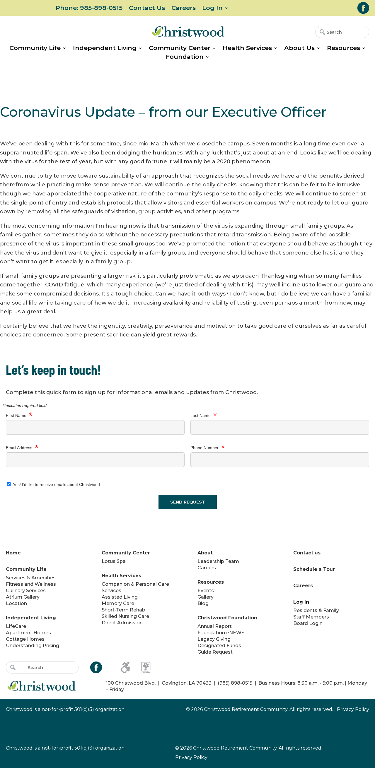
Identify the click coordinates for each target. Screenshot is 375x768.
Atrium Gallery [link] (23, 597)
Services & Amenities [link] (31, 577)
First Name (19, 415)
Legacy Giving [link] (214, 639)
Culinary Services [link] (26, 590)
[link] (363, 8)
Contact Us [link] (147, 8)
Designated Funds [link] (219, 645)
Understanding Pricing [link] (32, 645)
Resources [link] (343, 48)
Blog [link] (203, 603)
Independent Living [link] (105, 48)
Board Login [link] (308, 623)
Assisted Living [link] (120, 597)
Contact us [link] (307, 553)
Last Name (203, 415)
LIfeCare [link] (16, 626)
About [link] (205, 553)
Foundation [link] (185, 57)
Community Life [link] (35, 48)
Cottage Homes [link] (25, 639)
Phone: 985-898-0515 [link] (89, 8)
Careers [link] (183, 8)
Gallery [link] (205, 597)
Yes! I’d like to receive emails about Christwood (56, 484)
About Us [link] (299, 48)
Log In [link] (212, 8)
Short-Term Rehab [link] (123, 610)
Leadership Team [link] (218, 561)
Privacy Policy (191, 757)
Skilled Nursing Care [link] (125, 616)
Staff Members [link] (311, 617)
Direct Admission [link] (122, 623)
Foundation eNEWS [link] (220, 632)
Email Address (22, 448)
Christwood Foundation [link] (227, 618)
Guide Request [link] (215, 652)
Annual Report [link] (214, 626)
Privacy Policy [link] (353, 709)
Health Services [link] (247, 48)
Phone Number (207, 448)
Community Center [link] (179, 48)
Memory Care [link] (118, 603)
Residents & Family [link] (316, 610)
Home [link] (13, 553)
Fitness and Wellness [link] (31, 584)
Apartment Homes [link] (28, 632)
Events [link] (205, 590)
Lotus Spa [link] (114, 561)
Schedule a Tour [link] (314, 569)
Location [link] (16, 603)
